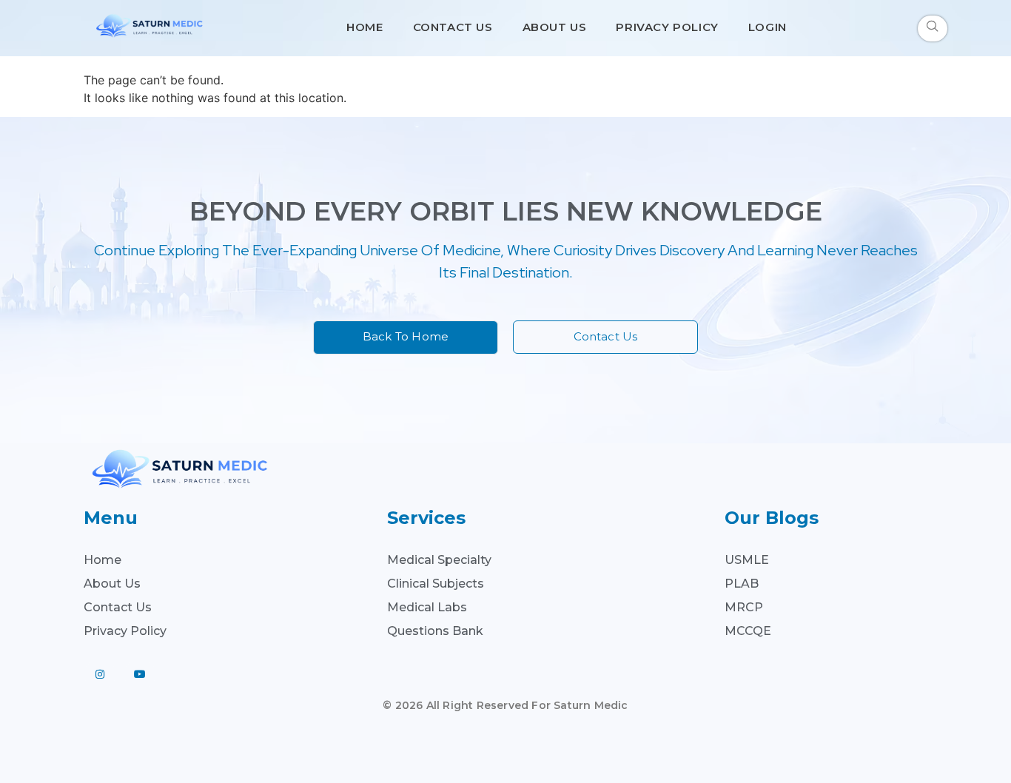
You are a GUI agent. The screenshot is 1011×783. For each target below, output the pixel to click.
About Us (555, 27)
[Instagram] (100, 674)
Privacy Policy (667, 27)
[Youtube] (140, 674)
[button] (932, 28)
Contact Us (453, 27)
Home (364, 27)
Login (767, 27)
